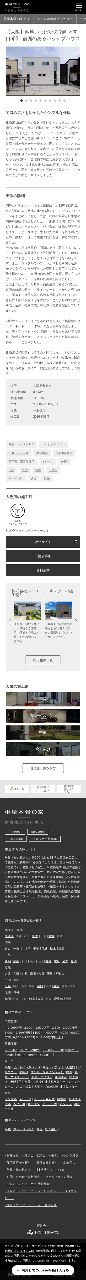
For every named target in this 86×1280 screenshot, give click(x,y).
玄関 (11, 470)
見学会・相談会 (34, 1155)
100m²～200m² (30, 1050)
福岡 (8, 998)
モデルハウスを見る (64, 1155)
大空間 (70, 1067)
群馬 (61, 948)
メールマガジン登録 (59, 1176)
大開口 (23, 1072)
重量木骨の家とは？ (20, 849)
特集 (61, 1169)
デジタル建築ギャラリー (55, 19)
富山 (16, 961)
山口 (40, 986)
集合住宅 (72, 1086)
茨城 (45, 948)
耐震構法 (42, 453)
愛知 (65, 961)
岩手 (35, 936)
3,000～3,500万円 (17, 1032)
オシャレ (48, 461)
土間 (13, 1082)
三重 (50, 973)
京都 (25, 973)
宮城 (51, 936)
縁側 (69, 1072)
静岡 (74, 961)
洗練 (38, 470)
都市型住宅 (58, 1082)
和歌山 (59, 973)
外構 (64, 461)
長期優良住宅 (64, 453)
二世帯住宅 (40, 1082)
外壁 (25, 470)
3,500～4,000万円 (45, 1032)
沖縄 (68, 998)
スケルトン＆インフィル (47, 1072)
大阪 (8, 973)
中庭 (43, 732)
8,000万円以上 (51, 1037)
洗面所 (38, 1086)
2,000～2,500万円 (37, 1027)
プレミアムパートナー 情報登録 (28, 1184)
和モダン (34, 1104)
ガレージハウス (43, 716)
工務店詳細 (43, 556)
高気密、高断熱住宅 (21, 461)
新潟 (8, 961)
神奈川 (17, 948)
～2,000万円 (13, 1027)
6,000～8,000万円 (25, 1037)
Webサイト (43, 542)
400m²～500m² (27, 1054)
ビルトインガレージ (26, 1067)
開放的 (61, 1099)
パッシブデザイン (53, 444)
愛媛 (56, 986)
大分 (40, 998)
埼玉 (28, 948)
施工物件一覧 (43, 660)
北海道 (9, 936)
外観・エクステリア (21, 444)
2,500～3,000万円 (64, 1027)
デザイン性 (16, 478)
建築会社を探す (47, 1162)
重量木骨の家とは (17, 19)
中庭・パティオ (19, 453)
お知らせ (13, 1155)
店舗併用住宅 (54, 1086)
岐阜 (57, 961)
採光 (47, 478)
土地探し (69, 1162)
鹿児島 (58, 998)
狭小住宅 (61, 1077)
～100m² (11, 1050)
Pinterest (15, 831)
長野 (48, 961)
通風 (33, 478)
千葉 (36, 948)
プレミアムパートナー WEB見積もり (32, 1205)
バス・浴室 (23, 1086)
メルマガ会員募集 (45, 839)
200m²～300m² (53, 1050)
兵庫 (16, 973)
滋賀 (33, 973)
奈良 (41, 973)
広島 (8, 986)
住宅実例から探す (19, 1162)
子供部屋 (25, 1082)
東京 (8, 948)
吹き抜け (43, 749)
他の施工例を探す (43, 768)
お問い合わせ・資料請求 (23, 1176)
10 (64, 100)
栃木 (53, 948)
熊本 (32, 998)
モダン (53, 470)
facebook (37, 831)
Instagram (16, 839)
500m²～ (46, 1054)
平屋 (43, 699)
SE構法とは (45, 1169)
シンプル (11, 1099)
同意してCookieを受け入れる (45, 1270)
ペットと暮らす (44, 1099)
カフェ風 (19, 1104)
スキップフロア (41, 1077)
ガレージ (25, 1099)
